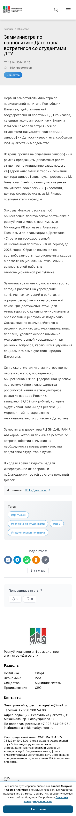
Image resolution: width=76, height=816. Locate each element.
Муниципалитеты (48, 683)
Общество (23, 29)
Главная (8, 29)
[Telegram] (17, 560)
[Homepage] (12, 9)
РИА (38, 678)
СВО (38, 688)
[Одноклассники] (36, 560)
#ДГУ (56, 523)
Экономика (12, 678)
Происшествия (15, 688)
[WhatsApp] (27, 560)
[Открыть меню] (68, 9)
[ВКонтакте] (8, 560)
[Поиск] (56, 10)
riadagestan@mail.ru (52, 705)
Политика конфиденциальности (22, 766)
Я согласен (38, 809)
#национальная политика (28, 532)
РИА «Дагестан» (36, 490)
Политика (11, 673)
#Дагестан (18, 515)
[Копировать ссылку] (45, 560)
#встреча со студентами (28, 523)
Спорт (39, 673)
